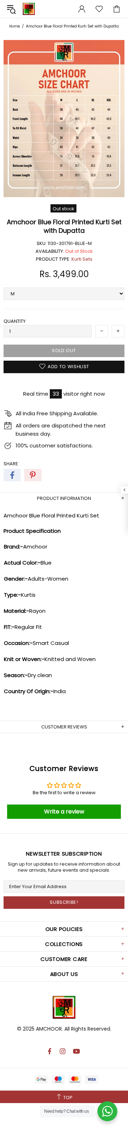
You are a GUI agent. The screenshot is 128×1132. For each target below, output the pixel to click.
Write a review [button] (64, 811)
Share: (11, 464)
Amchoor (29, 9)
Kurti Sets (81, 259)
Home (14, 26)
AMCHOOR (49, 1029)
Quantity (15, 321)
